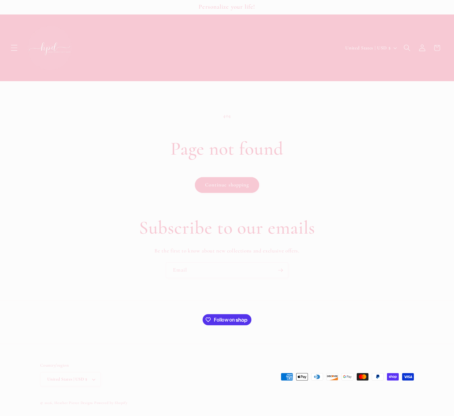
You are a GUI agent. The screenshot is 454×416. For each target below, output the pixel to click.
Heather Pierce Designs (73, 403)
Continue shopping (227, 185)
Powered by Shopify (111, 403)
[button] (14, 47)
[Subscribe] (280, 270)
